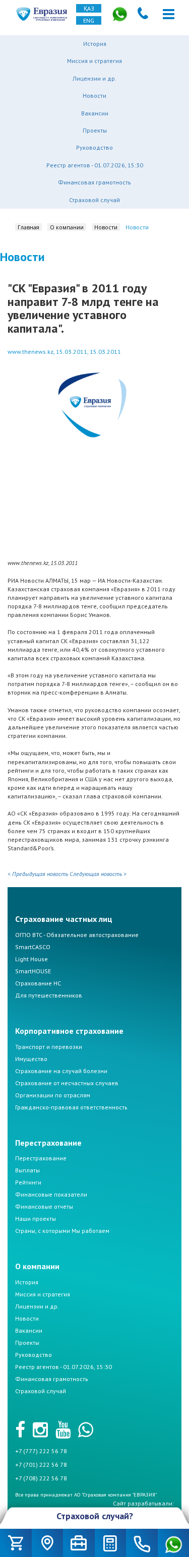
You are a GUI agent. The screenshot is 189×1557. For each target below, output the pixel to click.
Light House (31, 959)
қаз (89, 8)
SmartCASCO (32, 947)
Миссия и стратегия (94, 61)
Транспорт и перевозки (48, 1046)
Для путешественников (48, 995)
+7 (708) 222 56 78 (41, 1478)
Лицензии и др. (94, 78)
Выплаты (27, 1170)
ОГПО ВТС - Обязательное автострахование (77, 935)
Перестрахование (41, 1158)
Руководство (94, 147)
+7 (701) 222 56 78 (41, 1464)
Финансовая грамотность (94, 182)
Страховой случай (94, 200)
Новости (94, 95)
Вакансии (94, 113)
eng (88, 20)
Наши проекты (35, 1218)
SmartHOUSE (33, 971)
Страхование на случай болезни (61, 1071)
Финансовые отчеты (44, 1206)
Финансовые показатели (51, 1194)
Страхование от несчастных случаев (66, 1083)
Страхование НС (38, 983)
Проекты (95, 130)
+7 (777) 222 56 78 (41, 1451)
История (94, 43)
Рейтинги (28, 1182)
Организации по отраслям (52, 1095)
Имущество (31, 1059)
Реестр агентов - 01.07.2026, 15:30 (94, 165)
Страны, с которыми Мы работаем (62, 1230)
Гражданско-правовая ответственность (71, 1107)
